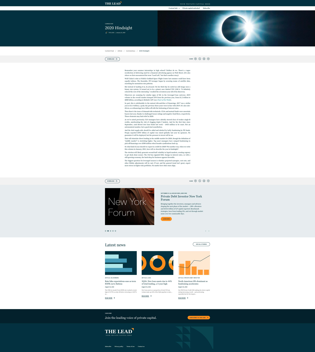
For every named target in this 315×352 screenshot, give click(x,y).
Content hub (173, 8)
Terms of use (131, 346)
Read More (108, 298)
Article (120, 51)
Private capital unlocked (191, 8)
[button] (206, 231)
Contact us (141, 346)
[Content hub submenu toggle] (179, 8)
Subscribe (206, 8)
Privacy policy (119, 346)
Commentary (109, 24)
